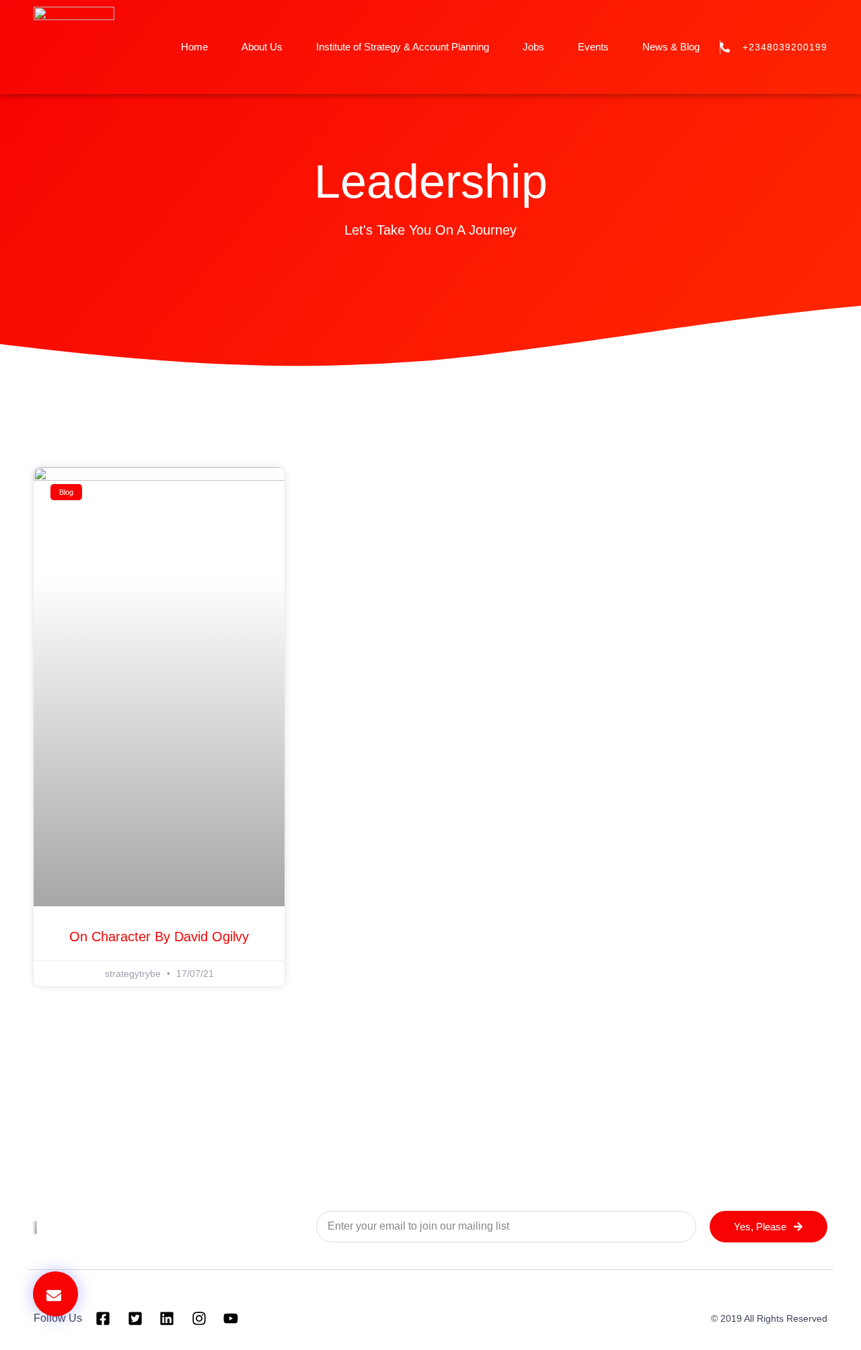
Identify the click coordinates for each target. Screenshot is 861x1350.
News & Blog (671, 46)
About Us (262, 46)
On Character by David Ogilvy (159, 936)
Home (194, 46)
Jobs (533, 46)
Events (593, 46)
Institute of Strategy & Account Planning (402, 46)
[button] (55, 1293)
